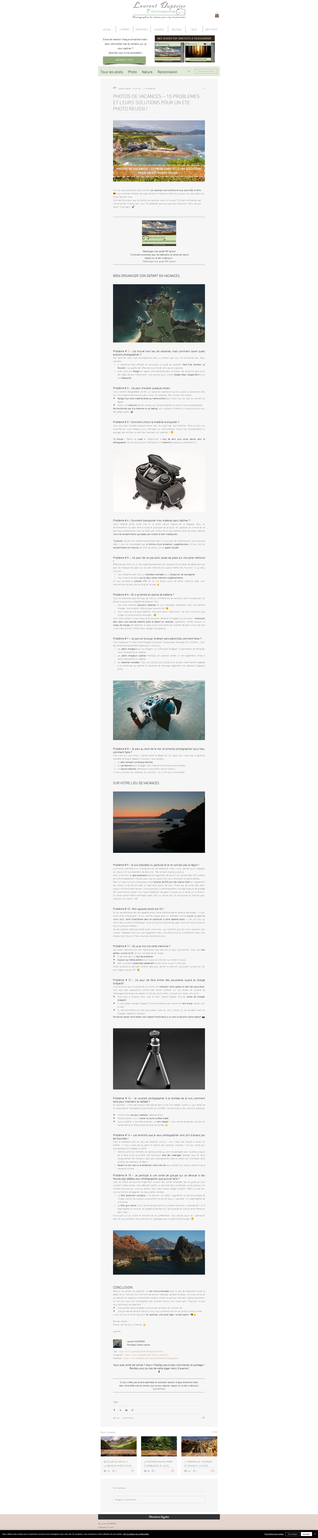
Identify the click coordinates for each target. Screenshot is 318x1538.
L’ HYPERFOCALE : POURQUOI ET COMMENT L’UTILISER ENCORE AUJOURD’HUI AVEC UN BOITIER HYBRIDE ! (198, 1463)
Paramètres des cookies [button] (274, 1534)
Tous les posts (112, 71)
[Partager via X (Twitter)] (120, 1410)
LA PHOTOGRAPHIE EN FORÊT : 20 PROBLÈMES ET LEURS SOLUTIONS (159, 1463)
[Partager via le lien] (132, 1410)
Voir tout (214, 1431)
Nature (147, 71)
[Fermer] (315, 1534)
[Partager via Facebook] (114, 1410)
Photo (132, 71)
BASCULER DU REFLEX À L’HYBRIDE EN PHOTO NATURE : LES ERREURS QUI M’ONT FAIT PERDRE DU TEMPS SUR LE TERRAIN (118, 1463)
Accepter (306, 1534)
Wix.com (110, 1527)
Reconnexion (167, 71)
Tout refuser (292, 1534)
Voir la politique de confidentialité (136, 1534)
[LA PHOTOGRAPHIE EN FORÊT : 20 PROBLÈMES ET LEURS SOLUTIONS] (159, 1446)
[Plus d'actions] (203, 88)
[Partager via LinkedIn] (126, 1410)
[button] (217, 15)
